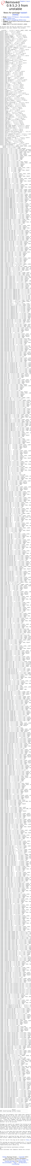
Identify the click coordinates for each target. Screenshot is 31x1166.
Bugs (15, 1162)
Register (22, 1)
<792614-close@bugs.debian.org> (15, 20)
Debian (4, 1157)
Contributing (15, 1164)
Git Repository (23, 1162)
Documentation (7, 1162)
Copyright (22, 1157)
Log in (28, 1)
